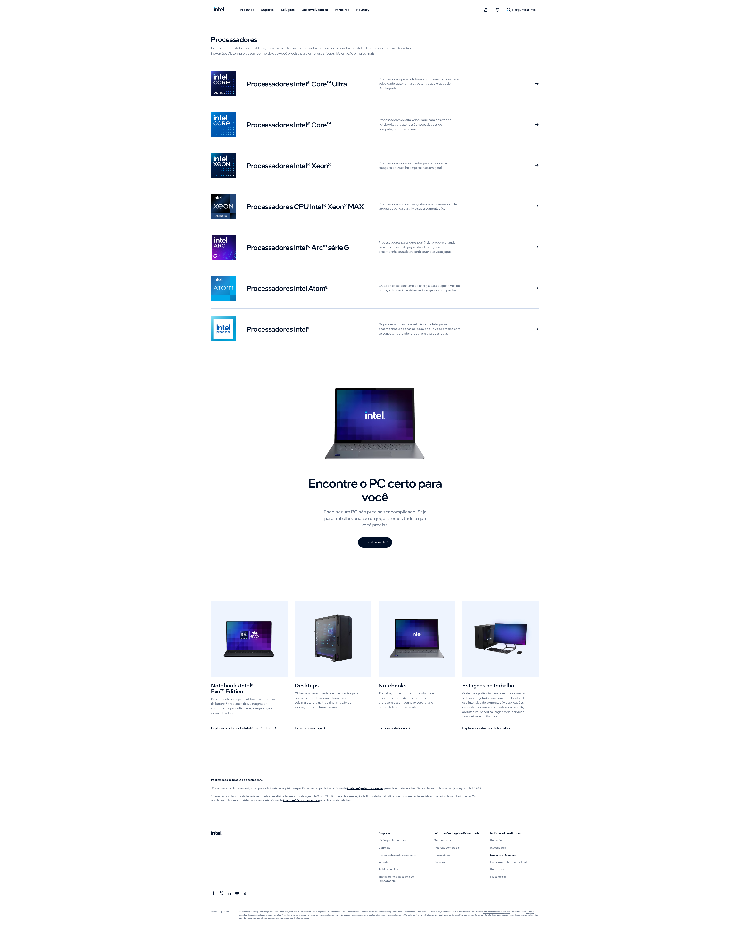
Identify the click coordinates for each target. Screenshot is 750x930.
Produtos (247, 10)
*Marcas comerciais (447, 847)
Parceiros (342, 10)
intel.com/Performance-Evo (301, 800)
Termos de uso (443, 840)
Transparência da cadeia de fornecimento (396, 878)
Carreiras (384, 847)
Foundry (362, 10)
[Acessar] (486, 10)
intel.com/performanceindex (365, 788)
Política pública (388, 869)
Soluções (288, 10)
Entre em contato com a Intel (508, 862)
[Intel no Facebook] (213, 893)
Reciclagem (497, 869)
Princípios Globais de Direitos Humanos (433, 915)
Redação (496, 840)
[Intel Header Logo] (219, 10)
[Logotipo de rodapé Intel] (216, 833)
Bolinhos (439, 862)
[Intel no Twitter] (221, 893)
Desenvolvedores (315, 10)
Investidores (498, 847)
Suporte (267, 10)
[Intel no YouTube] (237, 893)
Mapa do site (498, 876)
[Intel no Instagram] (245, 893)
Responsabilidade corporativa (398, 855)
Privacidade (442, 855)
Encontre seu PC (375, 542)
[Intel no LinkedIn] (229, 893)
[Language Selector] (497, 10)
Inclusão (384, 862)
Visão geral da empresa (394, 840)
